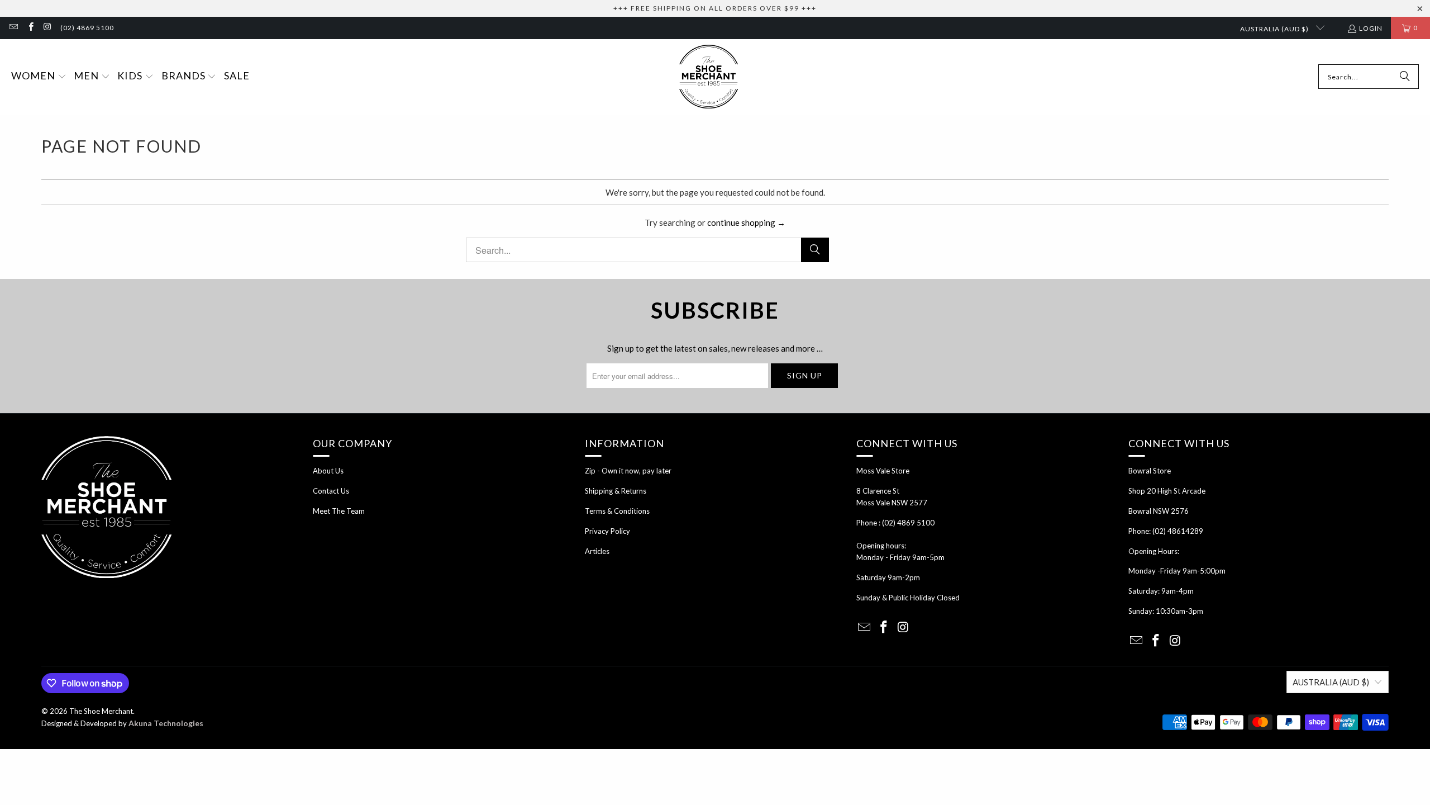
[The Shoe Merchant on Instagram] (47, 27)
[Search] (1405, 76)
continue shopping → (746, 222)
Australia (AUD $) (1275, 29)
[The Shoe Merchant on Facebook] (30, 27)
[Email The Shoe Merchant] (13, 27)
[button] (38, 76)
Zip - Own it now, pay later (628, 470)
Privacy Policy (607, 531)
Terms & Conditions (617, 510)
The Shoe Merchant (101, 711)
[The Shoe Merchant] (708, 77)
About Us (328, 470)
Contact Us (331, 490)
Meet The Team (339, 510)
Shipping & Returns (615, 490)
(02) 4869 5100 (87, 27)
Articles (597, 551)
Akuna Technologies (165, 723)
